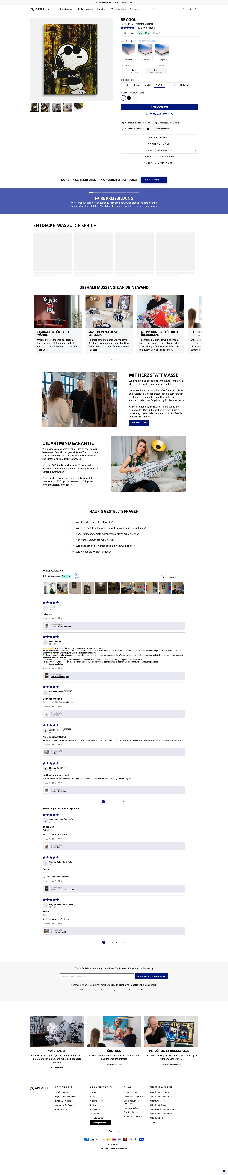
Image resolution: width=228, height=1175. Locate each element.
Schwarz (129, 98)
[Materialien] (57, 1031)
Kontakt (93, 1105)
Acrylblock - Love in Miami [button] (61, 627)
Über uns (93, 1092)
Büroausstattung (62, 1109)
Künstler (101, 9)
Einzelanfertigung (63, 1101)
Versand (93, 1096)
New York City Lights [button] (59, 932)
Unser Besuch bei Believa (135, 1096)
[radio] (134, 71)
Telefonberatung (62, 1092)
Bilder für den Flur (157, 1101)
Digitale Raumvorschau (65, 1096)
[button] (128, 27)
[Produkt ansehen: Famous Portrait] (115, 310)
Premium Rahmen (132, 93)
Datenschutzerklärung (138, 990)
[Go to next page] (129, 801)
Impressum (95, 1109)
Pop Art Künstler (131, 1112)
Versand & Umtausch (159, 163)
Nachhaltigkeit (159, 144)
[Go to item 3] (75, 588)
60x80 (148, 85)
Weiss (134, 98)
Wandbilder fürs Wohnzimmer (163, 1109)
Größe (127, 80)
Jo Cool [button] (54, 753)
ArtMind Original (144, 23)
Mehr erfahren (139, 423)
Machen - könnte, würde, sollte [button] (62, 889)
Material (138, 41)
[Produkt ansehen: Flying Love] (170, 324)
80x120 (171, 85)
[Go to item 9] (152, 588)
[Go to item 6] (114, 588)
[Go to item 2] (62, 588)
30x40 (126, 85)
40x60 (137, 85)
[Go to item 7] (127, 588)
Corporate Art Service (65, 1105)
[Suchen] (184, 9)
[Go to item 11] (178, 588)
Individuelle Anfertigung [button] (60, 677)
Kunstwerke (66, 9)
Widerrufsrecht (96, 1101)
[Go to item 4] (88, 588)
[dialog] (224, 1171)
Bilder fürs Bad (156, 1118)
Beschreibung (159, 138)
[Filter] (163, 577)
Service (134, 9)
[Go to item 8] (139, 588)
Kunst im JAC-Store (133, 1116)
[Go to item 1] (50, 588)
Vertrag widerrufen (101, 1123)
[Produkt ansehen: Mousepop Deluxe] (53, 313)
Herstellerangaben (159, 156)
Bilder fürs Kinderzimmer (161, 1096)
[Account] (190, 9)
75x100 (159, 85)
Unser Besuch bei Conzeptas (131, 1102)
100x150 (184, 85)
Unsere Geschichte (114, 1064)
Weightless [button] (55, 715)
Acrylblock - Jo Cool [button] (58, 791)
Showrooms (95, 1113)
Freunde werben (97, 1118)
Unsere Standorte (159, 150)
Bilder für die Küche (158, 1105)
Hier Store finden (154, 180)
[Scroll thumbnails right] (182, 588)
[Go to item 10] (165, 588)
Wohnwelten (117, 9)
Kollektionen (84, 9)
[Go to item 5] (101, 588)
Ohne (123, 98)
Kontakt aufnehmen (171, 1064)
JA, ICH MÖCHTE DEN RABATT (152, 976)
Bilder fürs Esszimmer (159, 1092)
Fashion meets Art (132, 1108)
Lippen (152, 1122)
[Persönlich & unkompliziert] (171, 1031)
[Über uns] (114, 1031)
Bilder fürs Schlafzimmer (161, 1113)
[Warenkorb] (196, 9)
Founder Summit (131, 1092)
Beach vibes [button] (55, 847)
